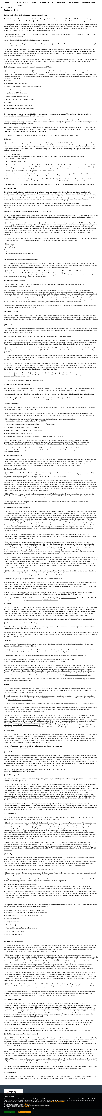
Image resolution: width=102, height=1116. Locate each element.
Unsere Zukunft (73, 2)
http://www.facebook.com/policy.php (65, 582)
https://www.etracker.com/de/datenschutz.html (20, 1030)
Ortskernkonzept (58, 2)
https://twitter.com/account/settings (77, 619)
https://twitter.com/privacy (67, 598)
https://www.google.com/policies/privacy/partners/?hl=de (32, 723)
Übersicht (28, 1104)
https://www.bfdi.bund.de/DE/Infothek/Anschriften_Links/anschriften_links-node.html (57, 444)
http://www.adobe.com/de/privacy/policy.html (65, 1069)
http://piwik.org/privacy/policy (14, 504)
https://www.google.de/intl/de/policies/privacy (29, 808)
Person (33, 2)
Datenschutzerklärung (58, 1101)
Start (19, 2)
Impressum (44, 40)
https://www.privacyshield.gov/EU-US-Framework (30, 588)
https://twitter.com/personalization (20, 700)
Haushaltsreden (88, 2)
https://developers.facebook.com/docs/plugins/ (70, 656)
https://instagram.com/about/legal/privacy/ (18, 748)
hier (41, 380)
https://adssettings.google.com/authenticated (70, 1078)
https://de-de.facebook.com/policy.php (78, 675)
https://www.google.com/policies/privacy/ (34, 1078)
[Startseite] (14, 1092)
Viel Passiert (43, 2)
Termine (20, 5)
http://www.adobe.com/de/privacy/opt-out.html (71, 1055)
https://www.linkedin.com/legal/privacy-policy (19, 771)
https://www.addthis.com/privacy (64, 995)
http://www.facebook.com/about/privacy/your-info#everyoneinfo (44, 586)
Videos (26, 2)
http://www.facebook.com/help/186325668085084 (32, 584)
